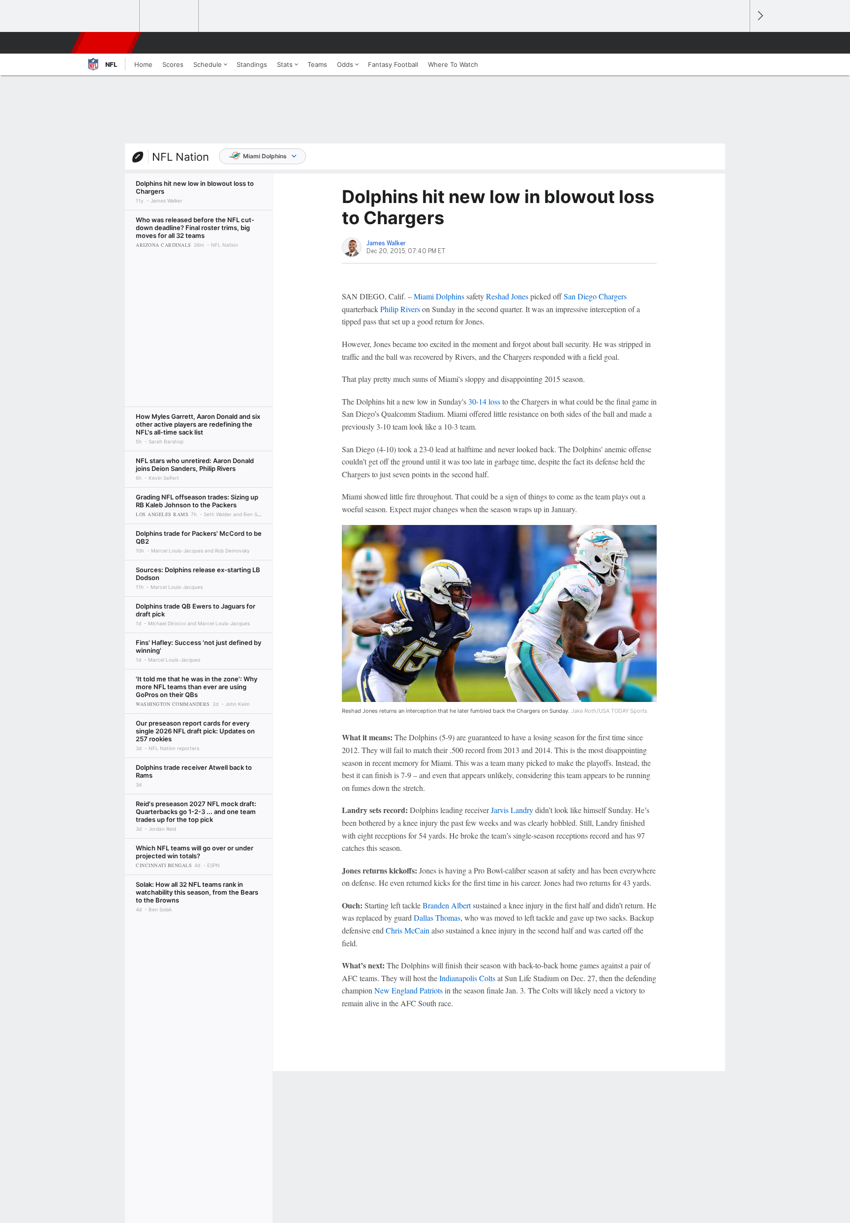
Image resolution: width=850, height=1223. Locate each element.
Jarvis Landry (512, 810)
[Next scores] (759, 16)
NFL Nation (180, 156)
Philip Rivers (400, 309)
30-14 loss (484, 401)
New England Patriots (408, 990)
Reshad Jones (507, 296)
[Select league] (111, 16)
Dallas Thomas (437, 917)
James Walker (386, 243)
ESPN (106, 43)
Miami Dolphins (265, 156)
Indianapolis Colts (467, 978)
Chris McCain (407, 930)
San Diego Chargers (595, 296)
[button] (738, 43)
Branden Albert (447, 905)
